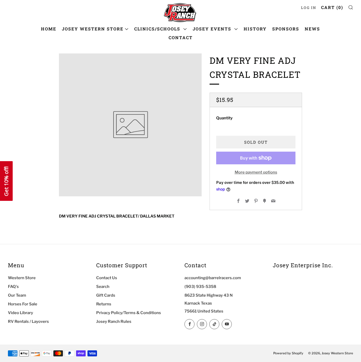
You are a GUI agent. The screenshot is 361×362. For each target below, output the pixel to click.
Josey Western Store (92, 28)
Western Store (22, 277)
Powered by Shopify (288, 353)
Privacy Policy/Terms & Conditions (128, 312)
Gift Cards (105, 295)
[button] (6, 181)
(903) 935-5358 (200, 286)
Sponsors (285, 28)
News (312, 28)
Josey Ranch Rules (113, 321)
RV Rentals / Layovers (28, 321)
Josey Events (213, 28)
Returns (103, 304)
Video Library (20, 312)
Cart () (332, 7)
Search (102, 286)
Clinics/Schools (158, 28)
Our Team (17, 295)
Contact (181, 37)
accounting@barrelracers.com (212, 277)
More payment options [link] (256, 172)
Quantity (224, 118)
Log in (308, 7)
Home (48, 28)
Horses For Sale (22, 304)
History (255, 28)
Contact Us (106, 277)
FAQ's (13, 286)
